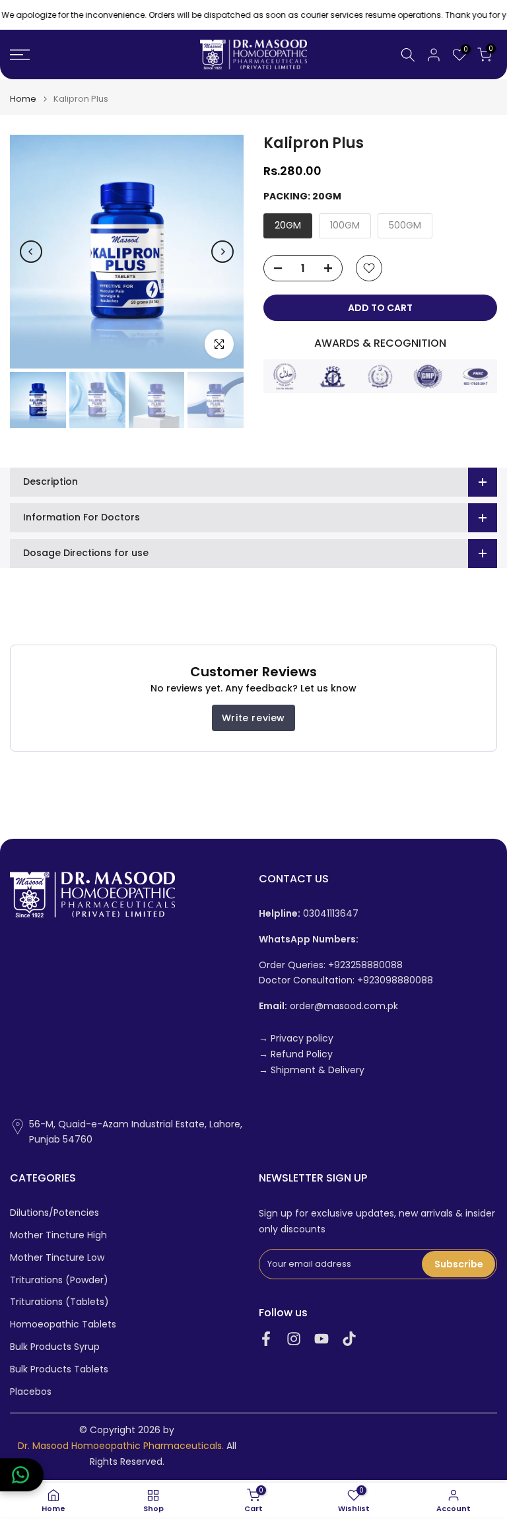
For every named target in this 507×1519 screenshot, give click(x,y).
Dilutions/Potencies (54, 1213)
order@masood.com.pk (328, 1006)
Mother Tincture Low (57, 1258)
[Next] (222, 251)
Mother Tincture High (58, 1235)
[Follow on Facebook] (266, 1338)
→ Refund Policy (296, 1054)
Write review (253, 717)
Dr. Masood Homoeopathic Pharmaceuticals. (121, 1446)
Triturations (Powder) (59, 1280)
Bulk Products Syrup (55, 1347)
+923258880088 (365, 965)
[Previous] (31, 251)
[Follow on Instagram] (294, 1338)
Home (23, 98)
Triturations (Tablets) (59, 1302)
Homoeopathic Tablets (63, 1324)
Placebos (30, 1392)
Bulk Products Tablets (59, 1369)
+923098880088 (395, 980)
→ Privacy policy (296, 1038)
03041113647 (308, 913)
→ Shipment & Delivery (311, 1070)
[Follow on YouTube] (321, 1338)
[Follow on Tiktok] (349, 1338)
